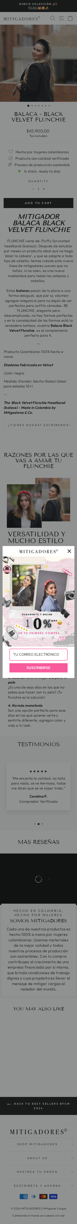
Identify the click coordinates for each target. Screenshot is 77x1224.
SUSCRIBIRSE (38, 668)
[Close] (69, 551)
